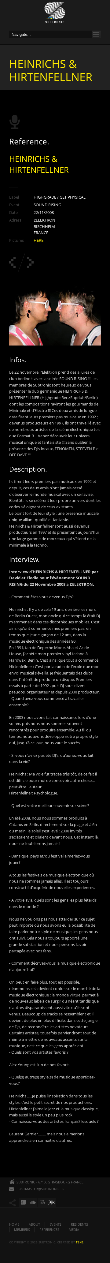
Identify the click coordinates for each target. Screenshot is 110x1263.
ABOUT (34, 1224)
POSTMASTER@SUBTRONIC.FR (40, 1188)
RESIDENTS (79, 1224)
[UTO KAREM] (12, 262)
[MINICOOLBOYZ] (30, 262)
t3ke (79, 1242)
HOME (14, 1224)
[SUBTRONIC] (55, 14)
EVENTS (55, 1224)
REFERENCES (49, 1229)
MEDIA (74, 1229)
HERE (38, 240)
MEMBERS (22, 1229)
